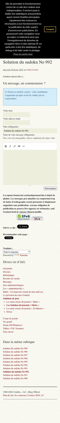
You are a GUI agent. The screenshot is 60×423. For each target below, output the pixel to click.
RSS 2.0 (40, 395)
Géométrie (7, 268)
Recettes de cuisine (11, 278)
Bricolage (7, 281)
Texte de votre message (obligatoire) (19, 134)
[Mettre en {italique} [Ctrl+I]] (10, 146)
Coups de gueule (10, 318)
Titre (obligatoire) (11, 126)
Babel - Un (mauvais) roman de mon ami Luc (23, 291)
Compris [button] (50, 29)
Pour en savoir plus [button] (23, 54)
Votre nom (7, 110)
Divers (9, 311)
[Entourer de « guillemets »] (23, 146)
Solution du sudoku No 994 (15, 364)
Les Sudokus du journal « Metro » (22, 305)
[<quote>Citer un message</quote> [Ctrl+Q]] (19, 146)
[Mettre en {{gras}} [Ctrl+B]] (5, 146)
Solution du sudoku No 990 (15, 378)
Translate (24, 255)
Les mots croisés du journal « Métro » (23, 301)
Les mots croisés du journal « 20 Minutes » (25, 308)
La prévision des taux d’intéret (16, 295)
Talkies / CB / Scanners (13, 328)
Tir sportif (7, 321)
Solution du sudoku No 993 (15, 368)
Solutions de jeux (11, 298)
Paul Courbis (32, 69)
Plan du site (8, 395)
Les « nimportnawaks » (13, 288)
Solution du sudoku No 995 (15, 361)
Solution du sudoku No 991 (15, 374)
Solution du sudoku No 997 (15, 354)
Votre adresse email (11, 118)
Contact (31, 395)
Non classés (8, 331)
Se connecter (20, 395)
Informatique (8, 275)
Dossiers (7, 271)
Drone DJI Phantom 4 (12, 325)
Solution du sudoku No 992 (16, 371)
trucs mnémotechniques (13, 285)
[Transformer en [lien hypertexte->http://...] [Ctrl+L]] (14, 146)
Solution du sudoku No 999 (15, 348)
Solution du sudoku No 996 (15, 358)
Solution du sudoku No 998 (15, 351)
